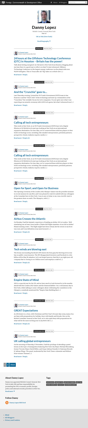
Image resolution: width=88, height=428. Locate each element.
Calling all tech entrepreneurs (31, 122)
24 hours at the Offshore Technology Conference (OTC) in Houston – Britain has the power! (42, 60)
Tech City (61, 384)
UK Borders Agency (70, 384)
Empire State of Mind (26, 279)
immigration (59, 382)
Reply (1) (26, 138)
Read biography (43, 41)
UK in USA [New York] (44, 36)
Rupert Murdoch (52, 384)
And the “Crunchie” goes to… (30, 91)
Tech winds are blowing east (30, 249)
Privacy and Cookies (12, 420)
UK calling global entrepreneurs (32, 341)
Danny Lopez (24, 52)
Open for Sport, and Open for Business (36, 188)
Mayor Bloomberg (69, 382)
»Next (12, 365)
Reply (25, 74)
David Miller (50, 382)
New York (79, 382)
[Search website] (86, 2)
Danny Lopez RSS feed (17, 403)
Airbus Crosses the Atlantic (30, 218)
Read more (18, 74)
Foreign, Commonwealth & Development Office (24, 2)
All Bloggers (63, 2)
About (55, 2)
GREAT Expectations (26, 310)
